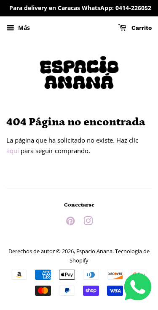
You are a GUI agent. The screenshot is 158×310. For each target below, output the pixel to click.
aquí (12, 150)
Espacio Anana (94, 251)
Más (23, 28)
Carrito (141, 27)
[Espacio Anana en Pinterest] (70, 222)
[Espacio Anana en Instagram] (88, 222)
